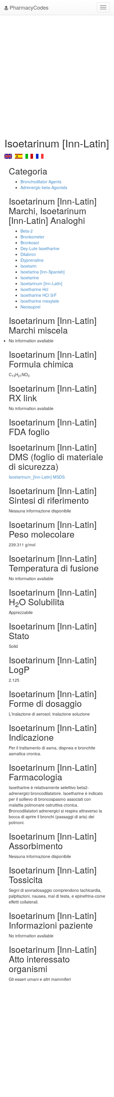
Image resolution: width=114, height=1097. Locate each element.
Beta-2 (26, 231)
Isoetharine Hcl (34, 289)
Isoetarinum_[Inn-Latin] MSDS (37, 477)
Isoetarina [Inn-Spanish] (42, 272)
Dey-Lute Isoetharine (39, 248)
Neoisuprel (30, 307)
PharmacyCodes (28, 7)
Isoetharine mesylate (39, 301)
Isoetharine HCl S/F (38, 295)
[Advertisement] (57, 74)
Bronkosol (29, 242)
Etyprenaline (32, 260)
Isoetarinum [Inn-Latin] (41, 283)
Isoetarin (28, 266)
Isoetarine (29, 277)
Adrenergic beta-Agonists (43, 187)
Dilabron (28, 254)
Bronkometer (32, 237)
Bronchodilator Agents (40, 181)
